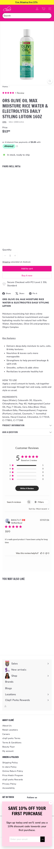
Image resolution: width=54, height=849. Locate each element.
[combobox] (27, 15)
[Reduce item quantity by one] (5, 255)
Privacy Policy (9, 783)
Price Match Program (12, 775)
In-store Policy (9, 767)
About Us (6, 725)
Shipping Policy (10, 762)
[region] (26, 465)
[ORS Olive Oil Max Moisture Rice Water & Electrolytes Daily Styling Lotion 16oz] (27, 184)
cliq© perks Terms (11, 738)
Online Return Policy (12, 771)
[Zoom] (49, 81)
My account (7, 751)
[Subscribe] (42, 839)
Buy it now (27, 275)
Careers (6, 734)
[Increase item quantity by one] (15, 255)
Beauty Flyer (8, 746)
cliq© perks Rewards (12, 779)
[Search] (49, 15)
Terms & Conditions (11, 742)
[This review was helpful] (41, 553)
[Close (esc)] (51, 802)
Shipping (6, 262)
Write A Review (27, 488)
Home (5, 86)
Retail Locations (10, 729)
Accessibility (8, 788)
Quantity (6, 249)
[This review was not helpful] (46, 553)
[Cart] (43, 9)
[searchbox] (15, 502)
